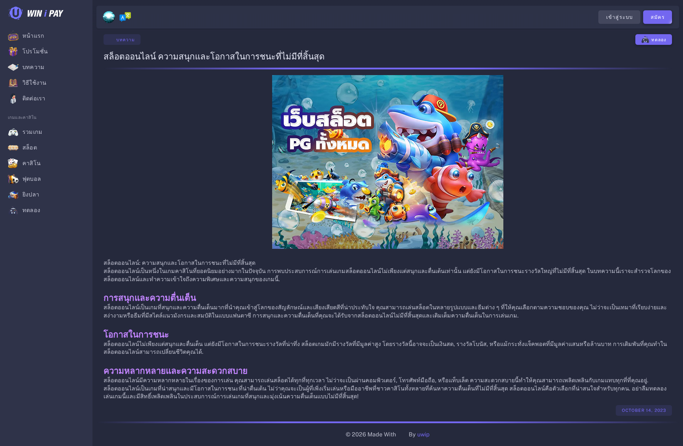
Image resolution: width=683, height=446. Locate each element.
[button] (81, 13)
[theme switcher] (109, 17)
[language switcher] (125, 17)
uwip (423, 434)
